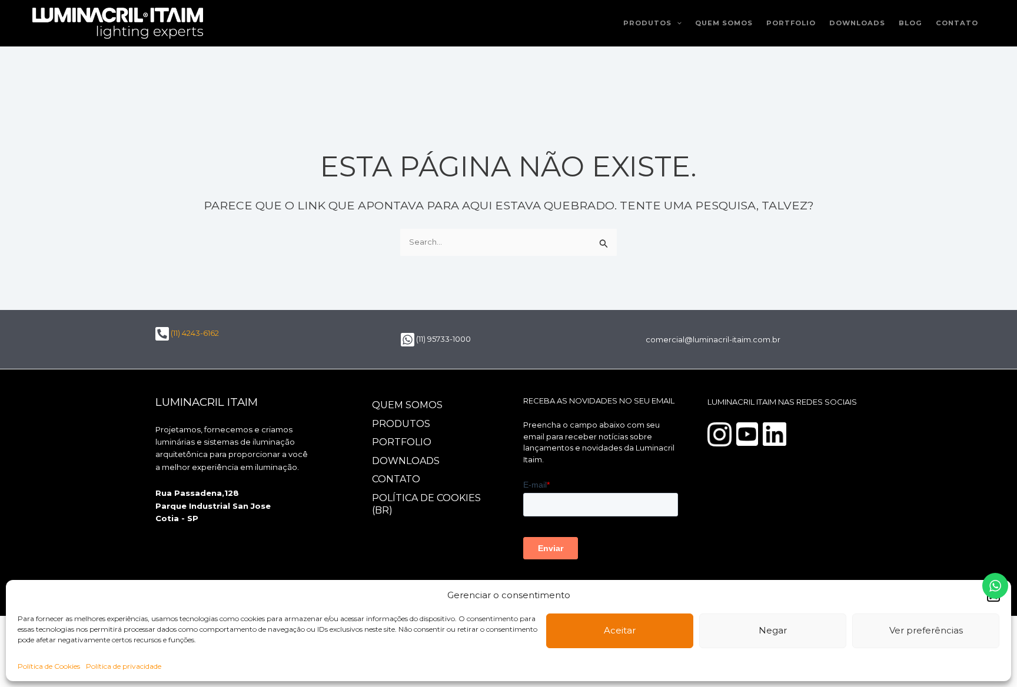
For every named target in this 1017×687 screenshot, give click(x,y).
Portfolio (791, 23)
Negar (773, 630)
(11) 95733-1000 (442, 339)
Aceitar (620, 630)
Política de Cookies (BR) (426, 504)
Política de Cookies (49, 666)
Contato (957, 23)
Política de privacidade (123, 666)
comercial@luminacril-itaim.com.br (713, 339)
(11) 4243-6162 (194, 333)
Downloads (857, 23)
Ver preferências (926, 630)
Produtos (647, 23)
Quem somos (724, 23)
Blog (910, 23)
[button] (677, 23)
